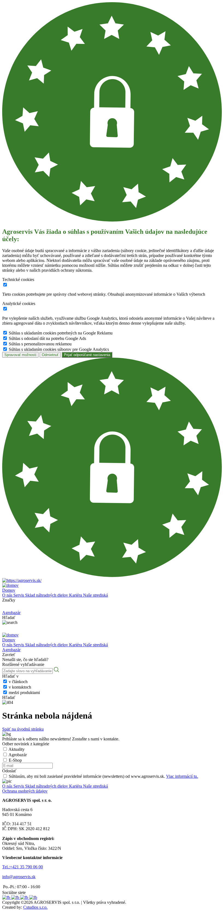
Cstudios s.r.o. (35, 907)
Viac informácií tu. (182, 776)
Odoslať (9, 771)
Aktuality (16, 749)
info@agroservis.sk (19, 876)
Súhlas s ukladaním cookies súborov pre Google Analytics (59, 349)
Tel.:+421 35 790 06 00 (22, 867)
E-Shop (15, 760)
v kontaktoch (20, 687)
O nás (7, 595)
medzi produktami (24, 692)
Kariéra (76, 595)
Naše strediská (95, 595)
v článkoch (18, 681)
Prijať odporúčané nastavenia (87, 355)
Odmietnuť (50, 355)
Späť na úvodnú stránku (23, 729)
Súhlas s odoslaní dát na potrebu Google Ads (47, 338)
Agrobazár (17, 754)
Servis (19, 595)
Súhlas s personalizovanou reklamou (40, 344)
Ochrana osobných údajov (25, 791)
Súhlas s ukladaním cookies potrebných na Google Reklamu (61, 333)
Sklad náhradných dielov (47, 595)
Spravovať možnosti (20, 355)
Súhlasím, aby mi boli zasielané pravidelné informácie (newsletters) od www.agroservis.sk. (103, 776)
